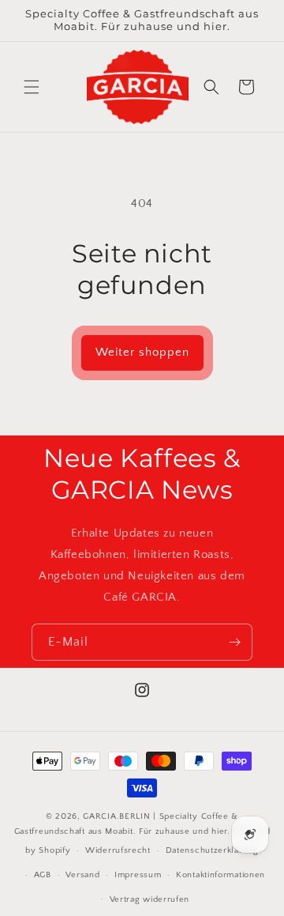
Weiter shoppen (142, 352)
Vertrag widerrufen (150, 899)
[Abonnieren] (234, 642)
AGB (42, 875)
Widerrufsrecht (118, 850)
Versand (82, 875)
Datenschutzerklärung (212, 850)
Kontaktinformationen (220, 875)
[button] (31, 87)
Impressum (137, 875)
